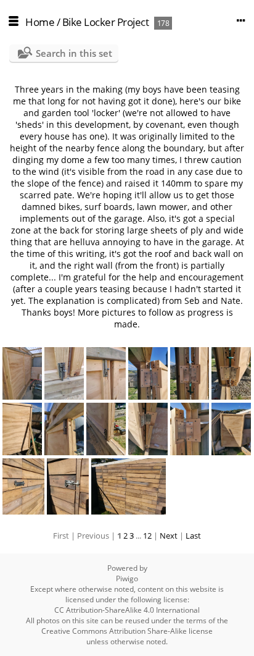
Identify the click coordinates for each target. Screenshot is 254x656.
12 (147, 535)
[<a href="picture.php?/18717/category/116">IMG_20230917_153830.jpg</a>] (23, 486)
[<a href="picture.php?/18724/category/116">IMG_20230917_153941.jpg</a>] (231, 373)
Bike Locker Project (105, 22)
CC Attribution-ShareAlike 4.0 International (127, 610)
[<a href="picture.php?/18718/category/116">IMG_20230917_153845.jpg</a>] (231, 429)
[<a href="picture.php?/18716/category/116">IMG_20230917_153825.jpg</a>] (68, 486)
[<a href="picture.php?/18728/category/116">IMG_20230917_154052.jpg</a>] (64, 373)
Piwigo (127, 578)
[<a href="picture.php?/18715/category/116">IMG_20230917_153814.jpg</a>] (128, 486)
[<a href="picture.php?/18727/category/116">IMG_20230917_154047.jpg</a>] (106, 373)
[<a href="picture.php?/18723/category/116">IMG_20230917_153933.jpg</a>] (22, 429)
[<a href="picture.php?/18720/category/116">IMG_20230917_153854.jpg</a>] (148, 429)
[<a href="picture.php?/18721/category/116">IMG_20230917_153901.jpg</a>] (106, 429)
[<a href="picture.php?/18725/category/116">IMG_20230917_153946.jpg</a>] (190, 373)
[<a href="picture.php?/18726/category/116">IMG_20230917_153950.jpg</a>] (148, 373)
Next (169, 535)
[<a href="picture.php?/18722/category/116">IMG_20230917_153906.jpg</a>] (64, 429)
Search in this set (74, 53)
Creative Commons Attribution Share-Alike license (127, 631)
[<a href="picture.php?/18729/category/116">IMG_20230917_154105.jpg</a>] (22, 373)
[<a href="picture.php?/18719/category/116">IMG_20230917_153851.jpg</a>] (190, 429)
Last (193, 535)
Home (39, 22)
